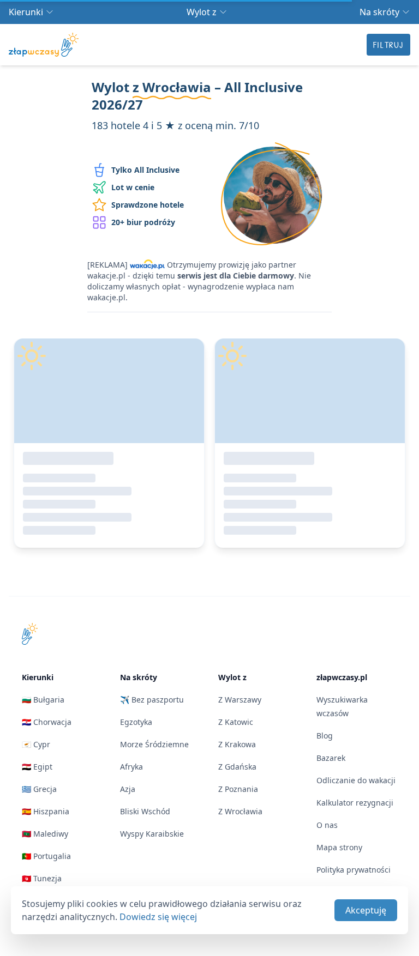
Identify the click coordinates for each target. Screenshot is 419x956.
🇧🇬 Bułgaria (43, 699)
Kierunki (26, 12)
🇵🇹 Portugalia (46, 856)
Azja (127, 789)
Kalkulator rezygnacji (354, 802)
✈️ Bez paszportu (152, 699)
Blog (324, 735)
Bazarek (330, 758)
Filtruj (388, 45)
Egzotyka (136, 722)
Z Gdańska (237, 766)
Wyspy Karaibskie (152, 833)
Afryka (131, 766)
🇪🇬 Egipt (37, 766)
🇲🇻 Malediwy (45, 833)
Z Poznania (238, 789)
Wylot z (202, 12)
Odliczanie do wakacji (356, 780)
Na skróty (379, 12)
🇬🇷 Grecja (39, 789)
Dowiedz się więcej (158, 917)
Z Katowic (235, 722)
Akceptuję (365, 910)
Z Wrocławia (240, 811)
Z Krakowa (237, 744)
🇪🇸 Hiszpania (45, 811)
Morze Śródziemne (154, 744)
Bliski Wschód (145, 811)
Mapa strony (339, 847)
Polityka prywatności (353, 869)
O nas (327, 825)
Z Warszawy (239, 699)
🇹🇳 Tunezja (42, 878)
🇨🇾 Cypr (36, 744)
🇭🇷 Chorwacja (46, 722)
